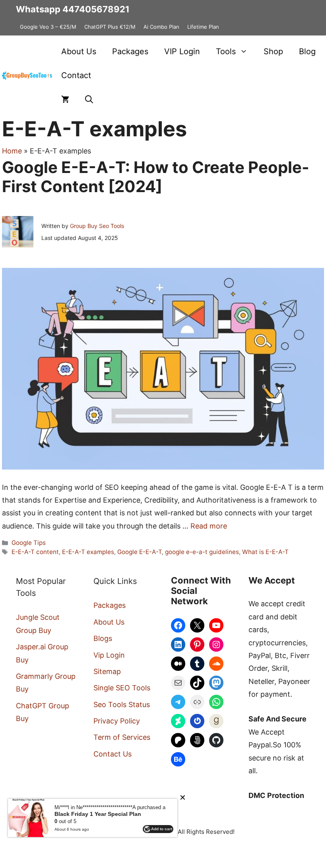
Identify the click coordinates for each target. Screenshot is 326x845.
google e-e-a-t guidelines (202, 552)
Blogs (102, 638)
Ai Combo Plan (161, 27)
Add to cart (161, 829)
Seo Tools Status (121, 704)
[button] (89, 99)
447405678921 (96, 9)
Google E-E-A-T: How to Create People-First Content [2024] (155, 176)
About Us (78, 51)
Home (12, 151)
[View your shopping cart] (65, 99)
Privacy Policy (116, 721)
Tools (226, 51)
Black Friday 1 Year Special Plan (97, 814)
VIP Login (182, 51)
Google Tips (29, 542)
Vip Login (109, 655)
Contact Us (112, 754)
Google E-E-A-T (139, 552)
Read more (208, 526)
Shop (273, 51)
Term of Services (121, 737)
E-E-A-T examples (88, 552)
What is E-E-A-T (265, 552)
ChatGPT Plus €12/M (110, 27)
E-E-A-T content (35, 552)
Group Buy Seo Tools (97, 225)
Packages (130, 51)
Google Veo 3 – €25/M (48, 27)
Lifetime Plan (203, 27)
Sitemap (107, 671)
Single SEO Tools (121, 688)
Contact (76, 75)
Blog (307, 51)
